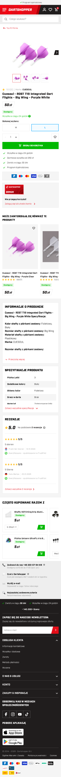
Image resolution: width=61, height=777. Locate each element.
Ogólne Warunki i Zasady (13, 755)
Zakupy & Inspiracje (15, 693)
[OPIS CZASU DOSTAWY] (29, 116)
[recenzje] (44, 427)
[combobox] (32, 19)
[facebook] (5, 714)
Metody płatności (10, 662)
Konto (6, 684)
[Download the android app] (13, 741)
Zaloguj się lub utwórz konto (18, 204)
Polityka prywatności (37, 755)
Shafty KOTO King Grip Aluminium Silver (29, 512)
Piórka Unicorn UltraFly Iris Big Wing (29, 538)
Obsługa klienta (12, 640)
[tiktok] (26, 714)
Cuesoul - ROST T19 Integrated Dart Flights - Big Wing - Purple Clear (19, 275)
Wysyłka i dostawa (11, 651)
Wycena (6, 667)
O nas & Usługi (11, 676)
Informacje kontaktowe (13, 646)
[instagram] (12, 714)
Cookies (53, 755)
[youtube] (19, 714)
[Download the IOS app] (13, 732)
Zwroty (5, 657)
